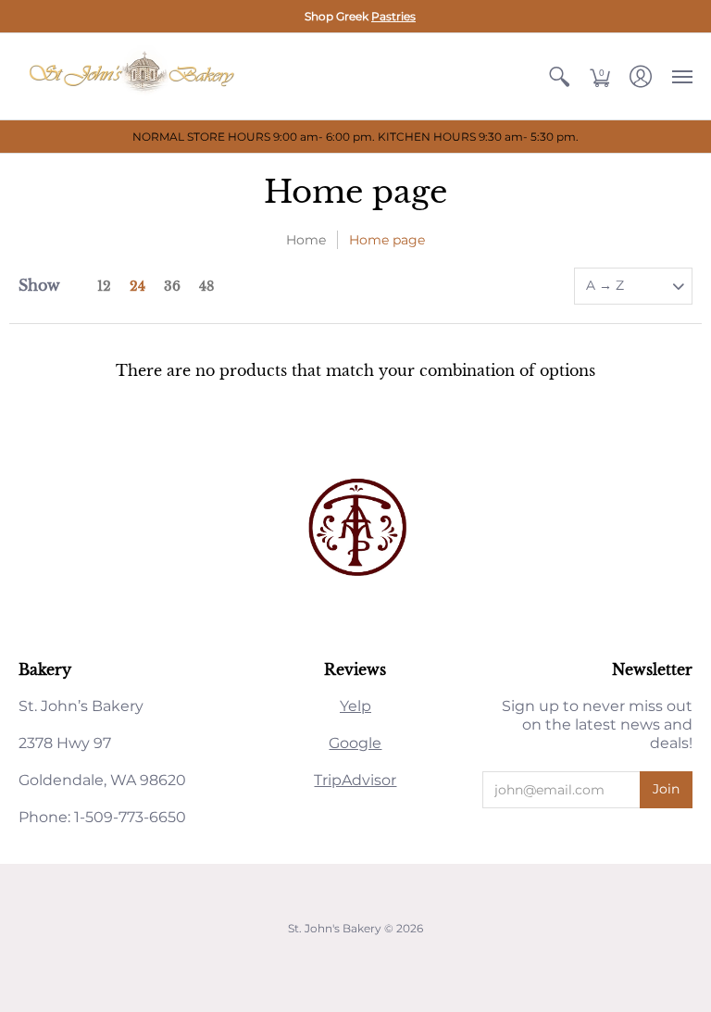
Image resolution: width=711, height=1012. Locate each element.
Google (355, 743)
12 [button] (104, 286)
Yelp (355, 706)
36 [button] (172, 286)
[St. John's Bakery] (134, 76)
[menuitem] (559, 76)
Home (306, 239)
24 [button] (137, 286)
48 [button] (206, 286)
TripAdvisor (355, 780)
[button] (559, 76)
